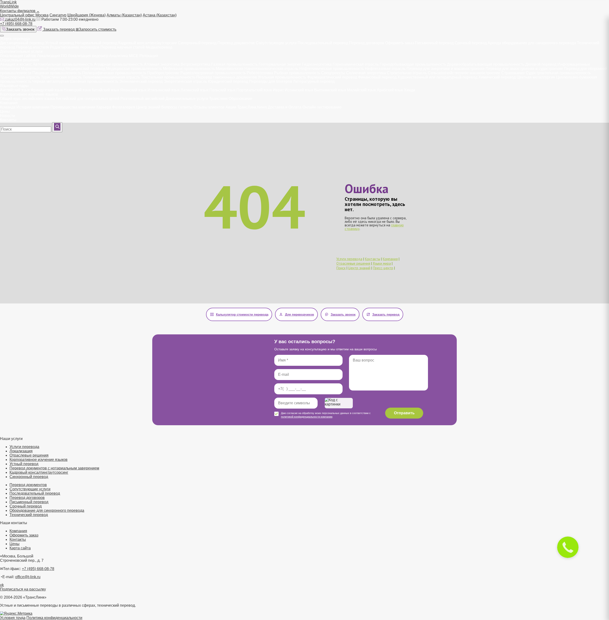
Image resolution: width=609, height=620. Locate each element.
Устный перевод (59, 43)
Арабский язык (390, 90)
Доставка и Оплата (284, 107)
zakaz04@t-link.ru (20, 19)
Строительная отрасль (407, 73)
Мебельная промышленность (189, 69)
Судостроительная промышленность (558, 73)
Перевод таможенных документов (226, 77)
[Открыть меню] (2, 35)
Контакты (8, 120)
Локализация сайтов (18, 56)
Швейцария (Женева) (86, 15)
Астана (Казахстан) (160, 15)
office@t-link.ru (27, 577)
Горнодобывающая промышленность (413, 64)
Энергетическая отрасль (185, 81)
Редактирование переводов (74, 47)
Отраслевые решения (19, 60)
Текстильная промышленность (168, 77)
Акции (231, 107)
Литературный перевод (314, 81)
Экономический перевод (141, 81)
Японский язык (133, 90)
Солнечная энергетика (366, 73)
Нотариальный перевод (96, 43)
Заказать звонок (20, 29)
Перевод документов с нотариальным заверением (54, 468)
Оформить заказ (399, 43)
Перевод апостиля (32, 47)
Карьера (103, 107)
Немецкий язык (77, 90)
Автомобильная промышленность (63, 64)
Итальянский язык (163, 90)
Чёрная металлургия (50, 81)
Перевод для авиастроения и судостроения (524, 69)
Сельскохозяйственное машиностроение (464, 73)
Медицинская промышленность (134, 69)
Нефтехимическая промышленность (331, 69)
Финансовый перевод (377, 77)
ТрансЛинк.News (252, 107)
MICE (133, 56)
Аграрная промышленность (118, 64)
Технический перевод (29, 515)
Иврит (278, 90)
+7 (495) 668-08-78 (16, 24)
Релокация (148, 56)
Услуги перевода (15, 39)
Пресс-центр (383, 268)
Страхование (513, 73)
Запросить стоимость (96, 29)
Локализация (21, 451)
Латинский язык (194, 90)
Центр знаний (148, 107)
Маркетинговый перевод (42, 69)
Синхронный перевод (197, 43)
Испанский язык (299, 90)
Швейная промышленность (94, 81)
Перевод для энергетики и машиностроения (446, 69)
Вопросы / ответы (176, 107)
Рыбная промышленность (297, 73)
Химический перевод (497, 77)
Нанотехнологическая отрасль (271, 69)
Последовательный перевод (323, 43)
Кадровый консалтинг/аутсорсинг (147, 43)
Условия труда (12, 618)
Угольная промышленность (282, 77)
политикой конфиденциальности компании (306, 416)
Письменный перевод (434, 43)
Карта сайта (20, 548)
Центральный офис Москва (24, 15)
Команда (7, 107)
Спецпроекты (333, 73)
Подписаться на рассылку (23, 589)
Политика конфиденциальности (54, 618)
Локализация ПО (52, 56)
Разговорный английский (142, 99)
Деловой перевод (540, 64)
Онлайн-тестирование (322, 107)
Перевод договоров (366, 43)
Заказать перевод (59, 29)
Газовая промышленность (234, 64)
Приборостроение (163, 73)
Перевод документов (236, 43)
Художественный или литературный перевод (437, 77)
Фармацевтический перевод (332, 77)
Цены (5, 111)
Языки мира (382, 263)
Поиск (341, 268)
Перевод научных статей (122, 47)
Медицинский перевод (85, 69)
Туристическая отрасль (61, 77)
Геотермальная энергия (280, 64)
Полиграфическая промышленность (114, 73)
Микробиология (229, 69)
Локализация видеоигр (88, 56)
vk (2, 585)
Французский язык (47, 90)
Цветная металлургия (536, 77)
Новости (7, 116)
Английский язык (15, 90)
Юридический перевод (228, 81)
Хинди (409, 90)
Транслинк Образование (230, 99)
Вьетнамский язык (330, 90)
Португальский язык (254, 90)
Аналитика (118, 56)
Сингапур (57, 15)
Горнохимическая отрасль (356, 64)
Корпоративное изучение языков (29, 94)
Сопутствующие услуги (277, 43)
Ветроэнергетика (195, 64)
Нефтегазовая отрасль (385, 69)
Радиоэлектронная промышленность (213, 73)
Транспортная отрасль (20, 77)
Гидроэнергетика (317, 64)
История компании (32, 107)
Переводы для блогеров (270, 81)
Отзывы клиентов (209, 107)
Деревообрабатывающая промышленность (485, 64)
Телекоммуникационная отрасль (111, 77)
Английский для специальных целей (87, 99)
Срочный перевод (471, 43)
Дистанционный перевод (22, 43)
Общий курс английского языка (27, 99)
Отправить (404, 413)
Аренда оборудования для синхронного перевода (532, 43)
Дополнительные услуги (21, 51)
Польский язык (222, 90)
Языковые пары (14, 86)
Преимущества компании (72, 107)
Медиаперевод (159, 47)
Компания (9, 103)
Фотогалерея (123, 107)
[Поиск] (57, 127)
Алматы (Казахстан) (124, 15)
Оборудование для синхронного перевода (47, 510)
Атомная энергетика (162, 64)
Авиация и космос (16, 64)
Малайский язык (361, 90)
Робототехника (260, 73)
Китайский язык (105, 90)
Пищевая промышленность (56, 73)
